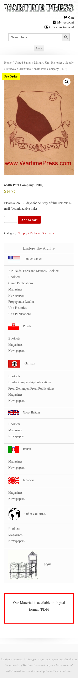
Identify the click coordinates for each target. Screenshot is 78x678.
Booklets (14, 276)
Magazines (15, 289)
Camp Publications (20, 283)
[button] (67, 82)
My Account (65, 22)
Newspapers (16, 295)
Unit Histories (17, 307)
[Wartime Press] (39, 8)
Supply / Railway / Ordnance (37, 233)
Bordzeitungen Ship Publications (29, 382)
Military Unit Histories (48, 62)
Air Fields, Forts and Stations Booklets (33, 270)
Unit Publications (19, 313)
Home (8, 62)
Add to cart (29, 219)
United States (23, 62)
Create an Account (61, 27)
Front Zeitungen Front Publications (31, 388)
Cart (70, 17)
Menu (39, 48)
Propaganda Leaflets (21, 301)
